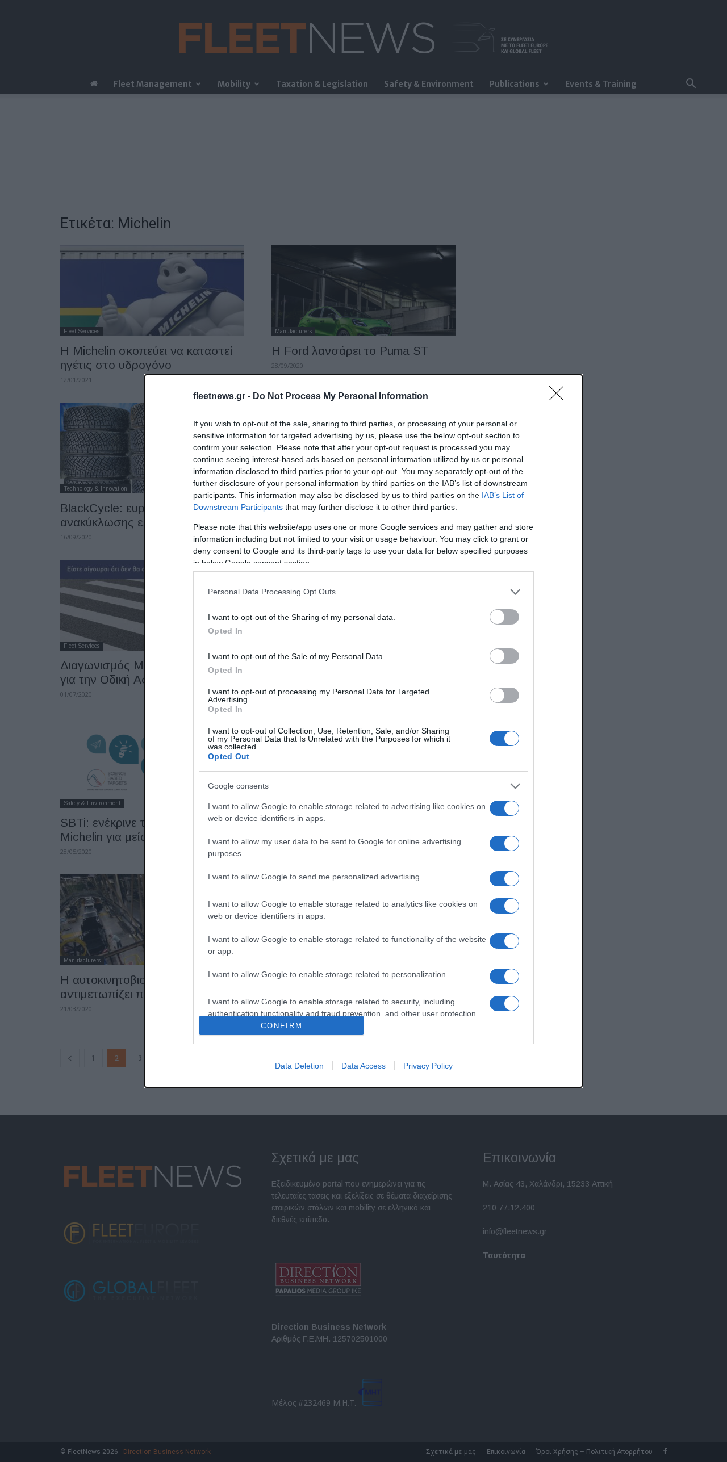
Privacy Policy (428, 1065)
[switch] (504, 617)
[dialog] (363, 731)
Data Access (363, 1065)
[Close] (560, 397)
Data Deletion (299, 1065)
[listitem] (363, 592)
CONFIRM (282, 1025)
